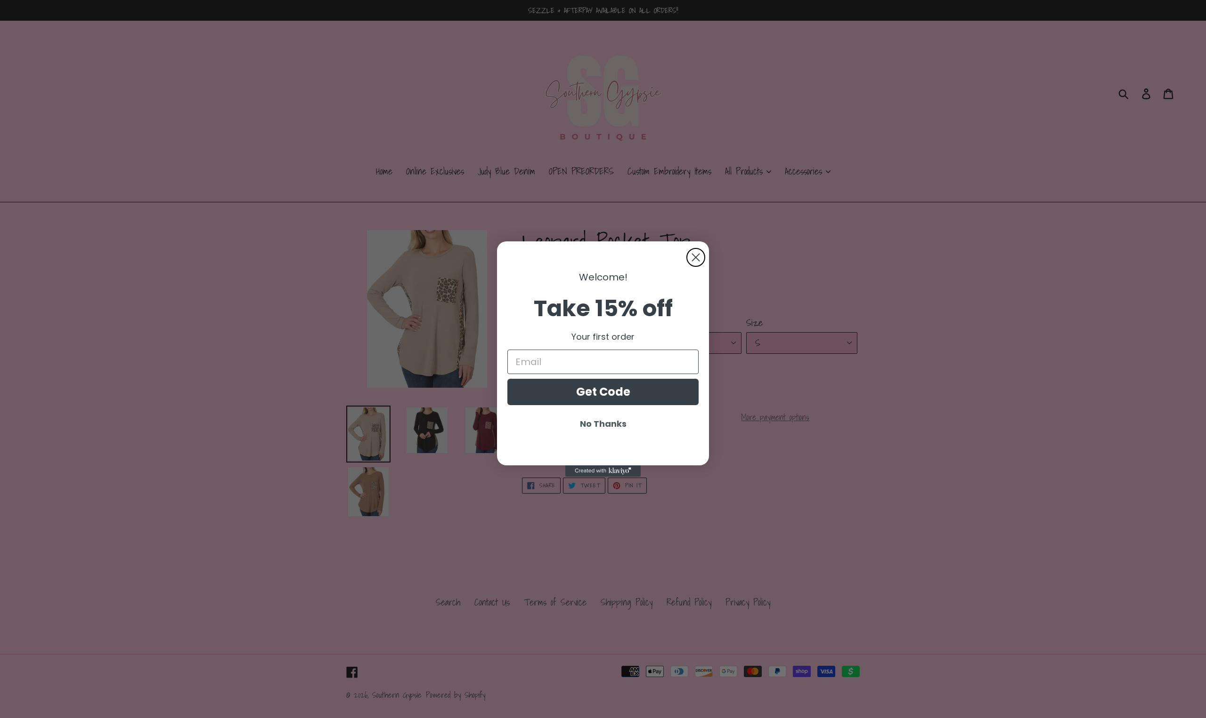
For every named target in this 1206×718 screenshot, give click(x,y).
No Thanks (603, 424)
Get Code (603, 391)
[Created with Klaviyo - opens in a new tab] (603, 471)
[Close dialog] (696, 257)
